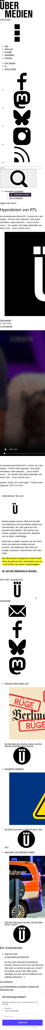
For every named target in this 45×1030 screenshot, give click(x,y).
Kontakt (8, 52)
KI (6, 66)
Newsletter (9, 55)
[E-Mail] (17, 619)
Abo (6, 46)
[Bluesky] (17, 655)
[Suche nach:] (21, 167)
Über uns (9, 49)
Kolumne (9, 683)
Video (2, 203)
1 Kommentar (6, 326)
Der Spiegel (10, 63)
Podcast (8, 58)
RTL (21, 579)
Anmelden (19, 191)
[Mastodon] (17, 674)
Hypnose (14, 579)
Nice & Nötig (10, 69)
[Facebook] (17, 637)
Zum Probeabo (16, 198)
